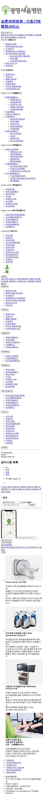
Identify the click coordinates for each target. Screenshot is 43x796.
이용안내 (9, 238)
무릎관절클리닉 (12, 97)
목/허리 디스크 (16, 152)
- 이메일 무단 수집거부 (15, 767)
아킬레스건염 (11, 199)
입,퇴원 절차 (11, 84)
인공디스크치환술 (17, 169)
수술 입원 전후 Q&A (18, 61)
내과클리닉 (10, 227)
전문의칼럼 (10, 245)
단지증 (8, 196)
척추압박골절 (15, 161)
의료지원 (9, 262)
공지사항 (9, 235)
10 (35, 489)
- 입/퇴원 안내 (11, 765)
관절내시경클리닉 (13, 114)
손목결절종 (14, 129)
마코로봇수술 (15, 102)
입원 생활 (14, 58)
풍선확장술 (14, 181)
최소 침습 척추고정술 (19, 166)
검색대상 (6, 502)
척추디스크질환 (12, 149)
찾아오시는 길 (11, 63)
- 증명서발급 (11, 772)
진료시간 (9, 77)
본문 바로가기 (6, 32)
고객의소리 (10, 250)
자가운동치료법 (12, 257)
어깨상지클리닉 (12, 131)
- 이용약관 (10, 760)
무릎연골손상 (15, 100)
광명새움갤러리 (12, 255)
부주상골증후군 (12, 192)
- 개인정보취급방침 (13, 770)
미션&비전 (10, 49)
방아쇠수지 (14, 124)
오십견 (13, 136)
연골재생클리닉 (12, 222)
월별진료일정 (11, 79)
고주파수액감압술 (23, 178)
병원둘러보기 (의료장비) (15, 51)
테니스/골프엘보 (16, 141)
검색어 (27, 502)
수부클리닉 (10, 117)
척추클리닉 (30, 35)
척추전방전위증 (16, 157)
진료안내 (12, 35)
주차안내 (9, 66)
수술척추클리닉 (12, 164)
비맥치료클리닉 (12, 219)
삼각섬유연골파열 (17, 119)
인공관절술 (10, 112)
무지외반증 (10, 189)
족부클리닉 (5, 365)
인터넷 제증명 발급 (13, 86)
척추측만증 (14, 159)
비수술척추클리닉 (13, 173)
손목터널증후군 (16, 126)
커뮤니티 (22, 37)
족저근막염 (10, 194)
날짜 (7, 474)
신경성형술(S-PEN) (18, 176)
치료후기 (9, 259)
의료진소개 (10, 74)
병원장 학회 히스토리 (14, 46)
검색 (33, 505)
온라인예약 (10, 240)
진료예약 (9, 82)
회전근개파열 (15, 134)
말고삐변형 (10, 206)
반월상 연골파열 (16, 107)
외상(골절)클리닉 (12, 224)
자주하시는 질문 (12, 252)
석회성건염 (14, 138)
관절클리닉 (21, 35)
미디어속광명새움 (13, 243)
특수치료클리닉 (11, 37)
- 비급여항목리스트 (13, 763)
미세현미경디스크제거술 (20, 171)
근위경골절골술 (16, 109)
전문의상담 (10, 247)
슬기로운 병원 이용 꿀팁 (15, 54)
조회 (7, 472)
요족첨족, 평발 (11, 204)
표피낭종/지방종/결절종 (15, 215)
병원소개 (4, 35)
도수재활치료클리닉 (14, 217)
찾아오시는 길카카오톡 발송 (6, 541)
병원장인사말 (11, 44)
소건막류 (9, 201)
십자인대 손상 (16, 105)
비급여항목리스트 (13, 89)
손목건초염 (14, 121)
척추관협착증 (15, 154)
